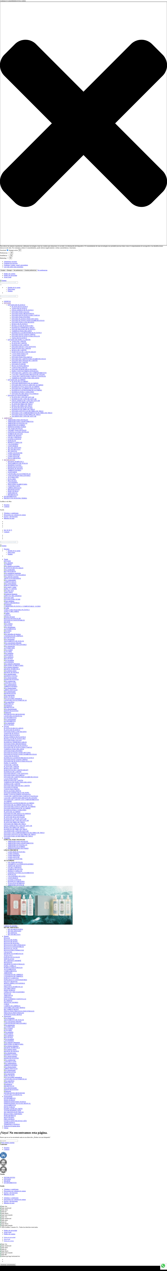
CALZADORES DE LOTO (16, 876)
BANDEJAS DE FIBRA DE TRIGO (23, 409)
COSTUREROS (13, 446)
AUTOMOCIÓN (13, 477)
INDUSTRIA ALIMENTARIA (17, 484)
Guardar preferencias (30, 270)
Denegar (9, 270)
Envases (6, 726)
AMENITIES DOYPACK (16, 885)
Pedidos (10, 291)
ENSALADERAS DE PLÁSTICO (23, 310)
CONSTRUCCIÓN (14, 486)
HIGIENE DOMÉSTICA (16, 461)
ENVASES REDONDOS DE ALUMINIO (25, 383)
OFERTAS (7, 301)
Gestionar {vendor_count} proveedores (16, 265)
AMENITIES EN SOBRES (16, 425)
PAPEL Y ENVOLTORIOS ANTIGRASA (25, 371)
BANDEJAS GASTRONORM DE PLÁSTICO (27, 333)
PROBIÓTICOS (13, 495)
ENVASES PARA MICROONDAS (23, 313)
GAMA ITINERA (13, 853)
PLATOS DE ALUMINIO (20, 381)
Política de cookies (9, 274)
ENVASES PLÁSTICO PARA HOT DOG (25, 319)
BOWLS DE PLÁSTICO (20, 324)
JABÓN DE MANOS (14, 435)
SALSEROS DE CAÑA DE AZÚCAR (24, 416)
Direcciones (11, 289)
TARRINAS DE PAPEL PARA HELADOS (25, 378)
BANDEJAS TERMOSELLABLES (23, 327)
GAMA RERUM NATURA (16, 852)
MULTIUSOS (12, 481)
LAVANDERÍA (13, 482)
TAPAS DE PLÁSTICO (19, 338)
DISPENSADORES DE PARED (18, 848)
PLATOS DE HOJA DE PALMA (22, 407)
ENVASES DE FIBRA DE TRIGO (23, 402)
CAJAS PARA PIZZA (19, 355)
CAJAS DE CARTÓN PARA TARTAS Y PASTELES (29, 376)
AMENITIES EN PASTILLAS (17, 423)
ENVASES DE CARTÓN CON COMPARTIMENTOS (29, 373)
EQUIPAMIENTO (10, 1098)
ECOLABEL (12, 479)
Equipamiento (8, 1096)
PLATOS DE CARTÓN (19, 343)
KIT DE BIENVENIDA (15, 929)
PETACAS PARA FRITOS (20, 366)
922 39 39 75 (8, 530)
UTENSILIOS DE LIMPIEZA (13, 974)
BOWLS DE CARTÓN (19, 350)
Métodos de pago (9, 518)
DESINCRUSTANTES (15, 467)
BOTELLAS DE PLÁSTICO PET (22, 326)
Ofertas (6, 1128)
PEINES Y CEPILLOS (15, 442)
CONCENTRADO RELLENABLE (19, 475)
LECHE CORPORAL (15, 437)
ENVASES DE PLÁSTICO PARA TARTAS (26, 315)
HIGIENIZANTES (14, 489)
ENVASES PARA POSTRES (21, 317)
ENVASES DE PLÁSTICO (16, 305)
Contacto (6, 506)
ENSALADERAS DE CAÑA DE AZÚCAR (26, 400)
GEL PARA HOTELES (15, 428)
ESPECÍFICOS (12, 493)
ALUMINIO (8, 801)
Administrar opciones (10, 261)
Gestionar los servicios (11, 263)
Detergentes (7, 1016)
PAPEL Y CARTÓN (10, 763)
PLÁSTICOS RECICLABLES (13, 728)
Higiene (6, 936)
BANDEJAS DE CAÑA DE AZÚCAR (24, 399)
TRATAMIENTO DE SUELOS (18, 463)
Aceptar (3, 270)
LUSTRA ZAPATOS (14, 439)
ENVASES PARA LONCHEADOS (23, 322)
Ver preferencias (18, 270)
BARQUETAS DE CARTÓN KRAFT (24, 352)
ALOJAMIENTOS (10, 969)
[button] (83, 123)
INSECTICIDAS (13, 491)
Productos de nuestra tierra (12, 1126)
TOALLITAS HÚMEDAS (16, 883)
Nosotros (6, 505)
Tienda (6, 559)
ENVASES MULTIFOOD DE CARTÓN (24, 360)
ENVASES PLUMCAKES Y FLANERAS (25, 394)
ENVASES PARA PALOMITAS (22, 357)
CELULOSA (8, 952)
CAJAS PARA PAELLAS (20, 353)
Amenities (7, 838)
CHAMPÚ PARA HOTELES (17, 430)
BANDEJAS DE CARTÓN (20, 345)
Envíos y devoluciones (11, 516)
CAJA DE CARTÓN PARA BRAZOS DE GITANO (28, 374)
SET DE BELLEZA (14, 449)
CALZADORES (13, 444)
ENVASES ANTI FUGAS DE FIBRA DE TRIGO (27, 411)
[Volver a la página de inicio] (3, 280)
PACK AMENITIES (14, 458)
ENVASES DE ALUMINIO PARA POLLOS (26, 388)
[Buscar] (1, 284)
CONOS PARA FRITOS (19, 367)
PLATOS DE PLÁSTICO (20, 306)
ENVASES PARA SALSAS (20, 312)
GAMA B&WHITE (14, 454)
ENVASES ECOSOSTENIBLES (18, 395)
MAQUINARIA (9, 1117)
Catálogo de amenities (10, 926)
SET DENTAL (12, 451)
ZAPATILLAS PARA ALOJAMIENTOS (21, 873)
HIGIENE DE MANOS (15, 468)
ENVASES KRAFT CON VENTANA (24, 346)
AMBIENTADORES (14, 470)
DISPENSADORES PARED (17, 427)
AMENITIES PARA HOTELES (18, 420)
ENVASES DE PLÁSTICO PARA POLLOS (26, 336)
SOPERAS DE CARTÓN (20, 362)
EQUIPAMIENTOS (10, 496)
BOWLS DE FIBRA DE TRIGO (22, 406)
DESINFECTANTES (14, 465)
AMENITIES (8, 418)
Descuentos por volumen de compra (15, 515)
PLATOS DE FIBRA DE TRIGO (22, 404)
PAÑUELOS (12, 441)
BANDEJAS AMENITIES (16, 881)
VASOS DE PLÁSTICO (19, 308)
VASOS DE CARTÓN (19, 341)
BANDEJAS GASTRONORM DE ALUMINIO (27, 390)
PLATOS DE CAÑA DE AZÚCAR (23, 397)
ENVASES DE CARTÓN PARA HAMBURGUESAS (29, 359)
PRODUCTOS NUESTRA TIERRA (15, 498)
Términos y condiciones (11, 513)
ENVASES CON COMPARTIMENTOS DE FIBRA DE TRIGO (32, 413)
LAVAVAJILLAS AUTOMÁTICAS (19, 474)
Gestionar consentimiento (8, 1264)
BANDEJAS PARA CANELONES (23, 392)
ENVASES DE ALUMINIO (16, 380)
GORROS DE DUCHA (15, 434)
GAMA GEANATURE (15, 453)
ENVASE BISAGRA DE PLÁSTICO (23, 329)
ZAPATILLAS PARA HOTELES (18, 432)
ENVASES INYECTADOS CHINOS (23, 334)
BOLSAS (7, 938)
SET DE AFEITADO (14, 448)
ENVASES (7, 303)
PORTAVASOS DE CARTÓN (21, 348)
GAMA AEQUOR (13, 456)
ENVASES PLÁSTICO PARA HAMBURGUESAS (28, 320)
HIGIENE (7, 622)
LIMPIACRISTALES (14, 488)
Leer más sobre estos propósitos (13, 267)
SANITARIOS (12, 472)
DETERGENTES (9, 460)
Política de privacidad (10, 275)
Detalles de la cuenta (14, 287)
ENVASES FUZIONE (19, 364)
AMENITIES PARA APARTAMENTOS (20, 421)
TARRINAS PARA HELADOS (22, 331)
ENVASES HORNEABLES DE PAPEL (24, 369)
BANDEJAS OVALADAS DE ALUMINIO (25, 387)
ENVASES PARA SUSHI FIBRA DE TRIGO (26, 414)
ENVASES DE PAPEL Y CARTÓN (19, 340)
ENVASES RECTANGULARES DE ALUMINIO (27, 385)
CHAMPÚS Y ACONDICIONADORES (20, 864)
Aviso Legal (7, 277)
